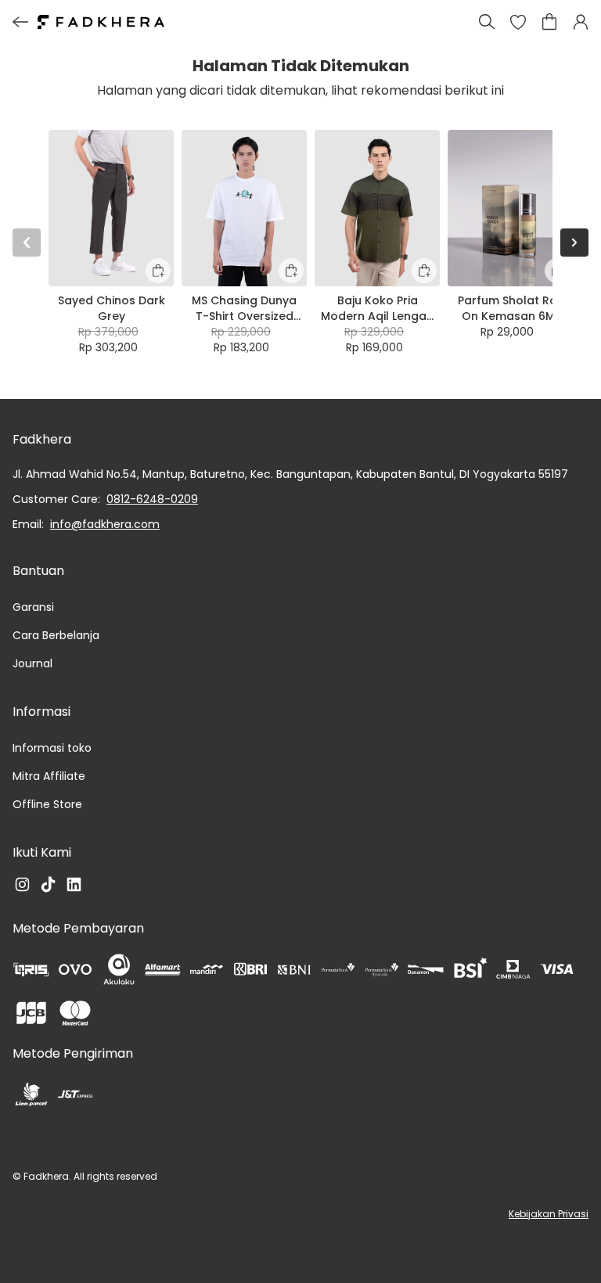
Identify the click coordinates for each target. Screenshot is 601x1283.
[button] (518, 22)
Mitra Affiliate (49, 776)
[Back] (20, 22)
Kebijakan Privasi (548, 1213)
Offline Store (47, 804)
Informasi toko (52, 748)
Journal (32, 663)
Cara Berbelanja (56, 635)
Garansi (33, 607)
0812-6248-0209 (152, 499)
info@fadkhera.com (105, 524)
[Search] (487, 22)
